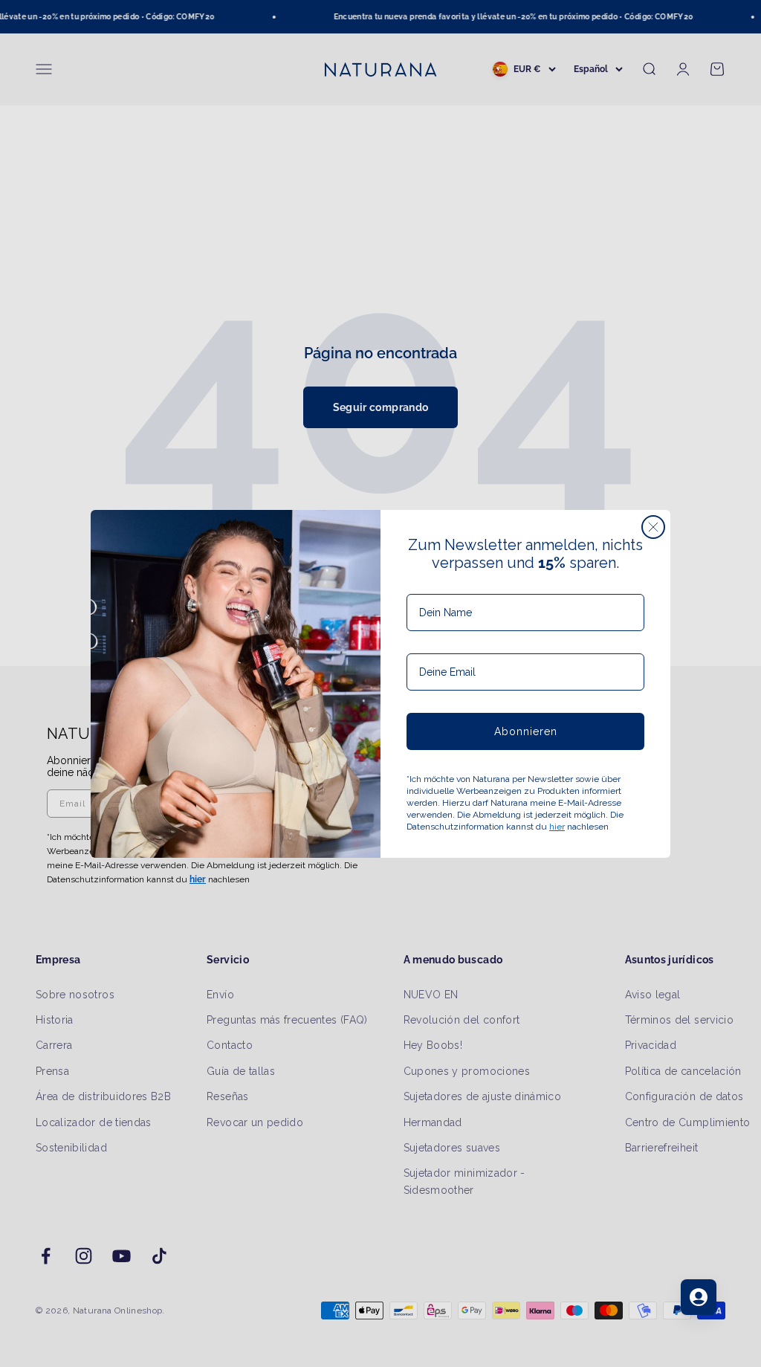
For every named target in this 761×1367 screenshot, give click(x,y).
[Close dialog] (653, 527)
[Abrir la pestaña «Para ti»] (698, 1297)
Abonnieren (525, 731)
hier (557, 826)
